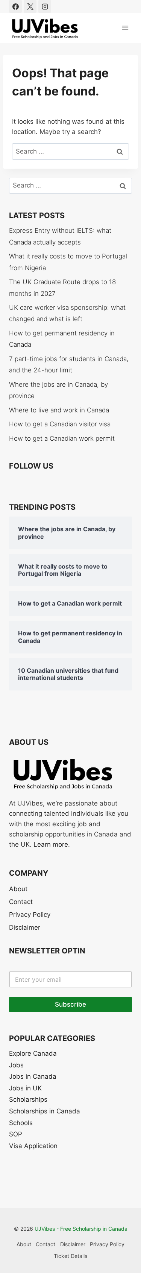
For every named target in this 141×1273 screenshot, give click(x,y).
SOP (15, 1134)
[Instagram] (44, 6)
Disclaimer (24, 927)
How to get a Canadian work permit (62, 438)
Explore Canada (33, 1053)
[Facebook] (15, 6)
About (18, 889)
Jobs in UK (25, 1088)
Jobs (16, 1065)
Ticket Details (70, 1256)
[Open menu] (125, 28)
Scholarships (28, 1099)
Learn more (50, 844)
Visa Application (33, 1146)
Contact (21, 902)
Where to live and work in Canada (59, 410)
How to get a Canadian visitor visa (60, 424)
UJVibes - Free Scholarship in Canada (81, 1228)
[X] (30, 6)
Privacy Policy (29, 914)
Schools (21, 1123)
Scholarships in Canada (44, 1111)
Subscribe (70, 1004)
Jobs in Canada (32, 1076)
